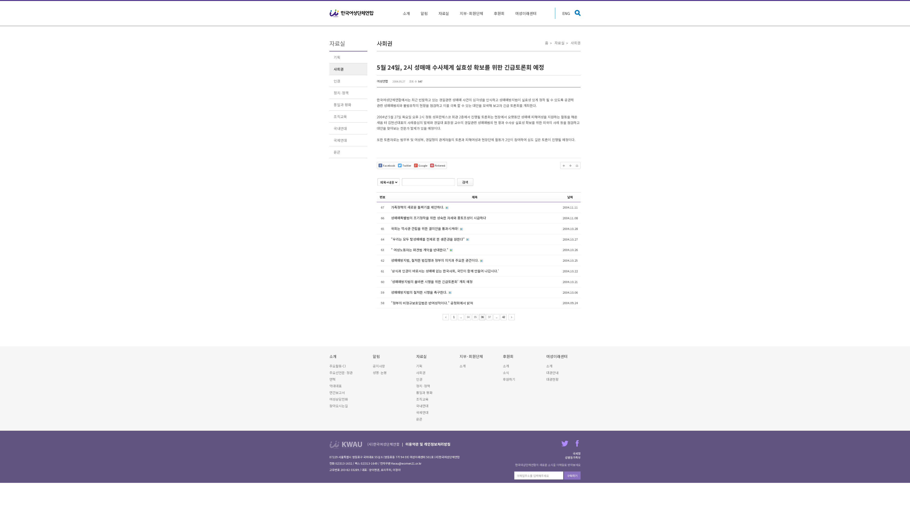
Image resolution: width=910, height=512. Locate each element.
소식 (506, 372)
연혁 (332, 379)
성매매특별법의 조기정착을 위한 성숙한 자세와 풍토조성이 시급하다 (438, 217)
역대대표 (335, 386)
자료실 (443, 13)
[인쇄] (577, 165)
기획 (337, 57)
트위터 (564, 443)
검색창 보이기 (578, 13)
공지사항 (379, 366)
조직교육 (340, 116)
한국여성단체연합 (351, 13)
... (461, 317)
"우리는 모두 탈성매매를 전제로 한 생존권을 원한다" (428, 239)
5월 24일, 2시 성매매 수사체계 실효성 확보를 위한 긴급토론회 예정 (460, 67)
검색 (465, 182)
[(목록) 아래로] (570, 165)
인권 (337, 80)
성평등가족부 (573, 457)
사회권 (339, 69)
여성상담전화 (338, 399)
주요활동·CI (337, 366)
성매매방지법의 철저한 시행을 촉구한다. (419, 292)
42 (503, 317)
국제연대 (340, 140)
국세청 (577, 453)
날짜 (570, 197)
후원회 (499, 13)
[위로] (563, 165)
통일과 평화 (342, 104)
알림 (424, 13)
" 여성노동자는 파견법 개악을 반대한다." (420, 249)
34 (468, 317)
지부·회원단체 (471, 13)
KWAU (345, 444)
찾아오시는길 (338, 405)
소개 (406, 13)
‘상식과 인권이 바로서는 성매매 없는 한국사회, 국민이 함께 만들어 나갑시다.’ (445, 271)
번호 (382, 197)
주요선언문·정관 (341, 372)
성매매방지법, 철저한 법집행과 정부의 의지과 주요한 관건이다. (435, 260)
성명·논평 (380, 372)
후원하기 (509, 379)
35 (475, 317)
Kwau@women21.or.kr (406, 463)
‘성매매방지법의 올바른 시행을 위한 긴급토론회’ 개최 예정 (432, 281)
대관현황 (552, 379)
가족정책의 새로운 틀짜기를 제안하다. (418, 207)
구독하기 (572, 476)
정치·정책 (341, 92)
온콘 (337, 152)
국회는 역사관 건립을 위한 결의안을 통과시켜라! (425, 228)
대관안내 (552, 372)
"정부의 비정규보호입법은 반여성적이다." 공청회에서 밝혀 (432, 303)
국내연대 (340, 128)
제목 (475, 197)
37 (489, 317)
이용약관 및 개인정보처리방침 (427, 444)
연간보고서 (337, 392)
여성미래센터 (526, 13)
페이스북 (577, 443)
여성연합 (382, 81)
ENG (566, 13)
